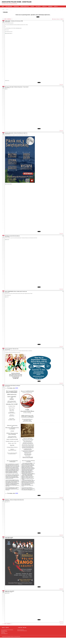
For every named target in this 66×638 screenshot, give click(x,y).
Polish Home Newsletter (20, 629)
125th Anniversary (9, 6)
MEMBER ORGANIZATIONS (25, 6)
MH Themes (18, 636)
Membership (50, 6)
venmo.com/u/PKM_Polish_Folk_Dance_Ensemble (13, 24)
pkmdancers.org (7, 80)
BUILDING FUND (16, 6)
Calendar (32, 6)
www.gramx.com (9, 295)
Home (3, 6)
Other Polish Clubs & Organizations (22, 630)
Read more (61, 84)
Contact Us (44, 6)
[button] (62, 623)
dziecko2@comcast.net (18, 28)
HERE (16, 388)
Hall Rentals (38, 6)
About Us (55, 6)
